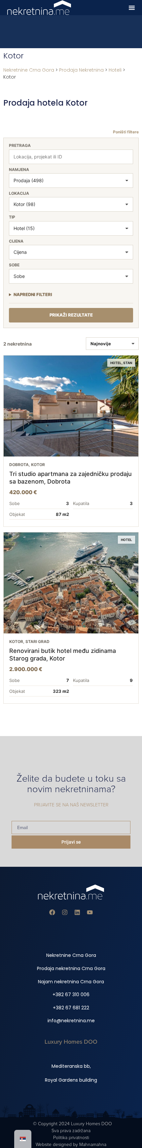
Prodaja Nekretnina (81, 70)
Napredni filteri (33, 294)
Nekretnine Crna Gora (28, 70)
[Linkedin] (77, 912)
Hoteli (115, 70)
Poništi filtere (126, 131)
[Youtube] (90, 912)
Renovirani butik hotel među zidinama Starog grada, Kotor (62, 654)
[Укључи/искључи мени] (131, 7)
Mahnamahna (92, 1144)
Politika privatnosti (71, 1137)
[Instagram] (65, 912)
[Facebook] (52, 912)
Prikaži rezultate (71, 315)
